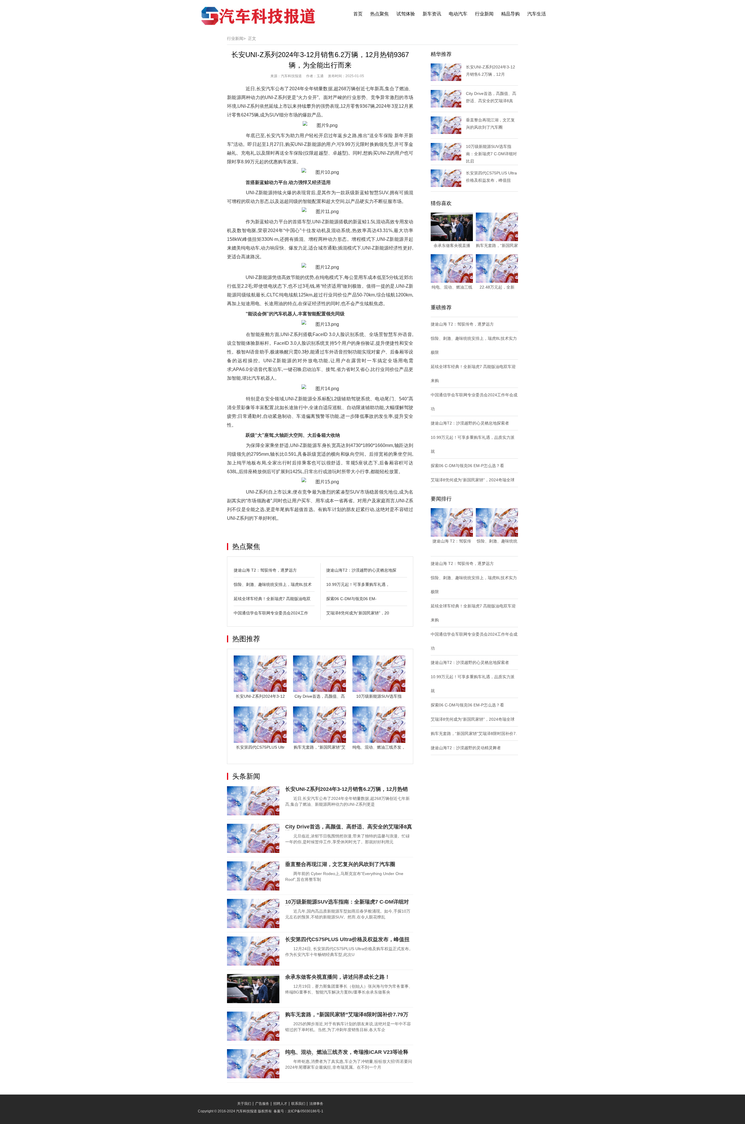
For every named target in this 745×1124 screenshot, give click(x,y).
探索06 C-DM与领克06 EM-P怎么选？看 (467, 465)
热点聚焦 (379, 13)
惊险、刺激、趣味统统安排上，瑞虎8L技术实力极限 (474, 345)
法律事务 (316, 1104)
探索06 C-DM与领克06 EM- (351, 598)
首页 (358, 13)
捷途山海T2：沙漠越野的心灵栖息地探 (361, 570)
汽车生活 (536, 13)
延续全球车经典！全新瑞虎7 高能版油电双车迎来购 (473, 373)
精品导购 (510, 13)
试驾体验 (405, 13)
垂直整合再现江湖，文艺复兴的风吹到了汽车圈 (340, 864)
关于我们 (244, 1104)
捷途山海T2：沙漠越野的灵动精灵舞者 (466, 747)
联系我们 (298, 1104)
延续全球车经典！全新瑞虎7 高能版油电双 (272, 598)
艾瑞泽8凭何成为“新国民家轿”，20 (357, 613)
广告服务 (262, 1104)
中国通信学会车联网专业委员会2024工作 (271, 613)
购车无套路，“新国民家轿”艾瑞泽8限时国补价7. (474, 733)
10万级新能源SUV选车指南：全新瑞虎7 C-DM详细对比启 (491, 153)
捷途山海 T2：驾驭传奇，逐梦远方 (265, 570)
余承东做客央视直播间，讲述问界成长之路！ (337, 977)
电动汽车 (458, 13)
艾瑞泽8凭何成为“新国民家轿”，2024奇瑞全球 (473, 480)
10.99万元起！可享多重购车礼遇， (358, 584)
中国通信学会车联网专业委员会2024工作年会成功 (474, 402)
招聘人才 (280, 1104)
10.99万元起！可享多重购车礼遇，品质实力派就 (473, 444)
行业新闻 (484, 13)
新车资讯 (432, 13)
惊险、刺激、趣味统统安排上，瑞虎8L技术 (273, 584)
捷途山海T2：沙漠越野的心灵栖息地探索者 (470, 423)
